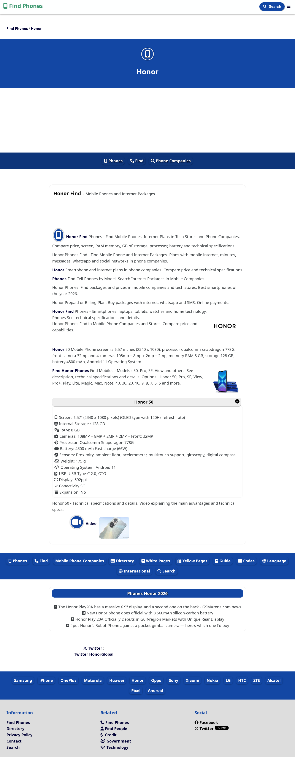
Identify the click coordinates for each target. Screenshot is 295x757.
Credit (110, 734)
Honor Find (77, 236)
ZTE (256, 680)
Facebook (208, 722)
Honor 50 (143, 402)
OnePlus (68, 680)
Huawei (116, 680)
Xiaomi (192, 680)
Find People (115, 728)
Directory (124, 560)
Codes (248, 560)
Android (155, 690)
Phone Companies (173, 160)
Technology (116, 747)
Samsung (23, 680)
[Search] (265, 6)
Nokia (212, 680)
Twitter (95, 648)
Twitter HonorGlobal (93, 654)
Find (138, 160)
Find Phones (26, 6)
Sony (173, 680)
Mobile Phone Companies (79, 560)
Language (276, 560)
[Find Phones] (288, 6)
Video (91, 523)
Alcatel (274, 680)
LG (228, 680)
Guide (224, 560)
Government (118, 741)
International (136, 571)
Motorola (93, 680)
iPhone (46, 680)
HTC (242, 680)
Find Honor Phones (71, 370)
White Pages (157, 560)
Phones (115, 160)
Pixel (135, 690)
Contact (14, 741)
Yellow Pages (194, 560)
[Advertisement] (147, 120)
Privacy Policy (19, 734)
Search (275, 6)
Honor (58, 269)
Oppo (156, 680)
